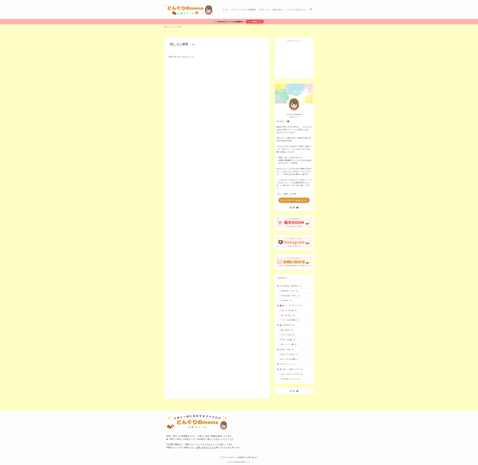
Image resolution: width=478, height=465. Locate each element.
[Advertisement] (295, 59)
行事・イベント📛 (288, 344)
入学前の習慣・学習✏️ (290, 295)
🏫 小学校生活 (287, 325)
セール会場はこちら (254, 21)
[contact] (297, 207)
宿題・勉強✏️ (286, 330)
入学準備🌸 (286, 300)
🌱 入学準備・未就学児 (290, 286)
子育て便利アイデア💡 (290, 379)
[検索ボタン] (311, 9)
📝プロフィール (287, 364)
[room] (294, 207)
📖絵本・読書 (286, 349)
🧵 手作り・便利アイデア (290, 369)
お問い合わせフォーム (206, 447)
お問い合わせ (252, 457)
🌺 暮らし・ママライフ (290, 305)
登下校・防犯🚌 (287, 339)
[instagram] (291, 207)
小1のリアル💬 (287, 334)
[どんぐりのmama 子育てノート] (189, 9)
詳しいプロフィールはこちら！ (294, 200)
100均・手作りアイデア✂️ (291, 374)
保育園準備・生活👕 (289, 291)
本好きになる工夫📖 (289, 354)
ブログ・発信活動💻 (289, 320)
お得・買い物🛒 (287, 315)
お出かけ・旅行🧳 (288, 310)
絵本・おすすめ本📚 (289, 359)
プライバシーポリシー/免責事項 (232, 457)
